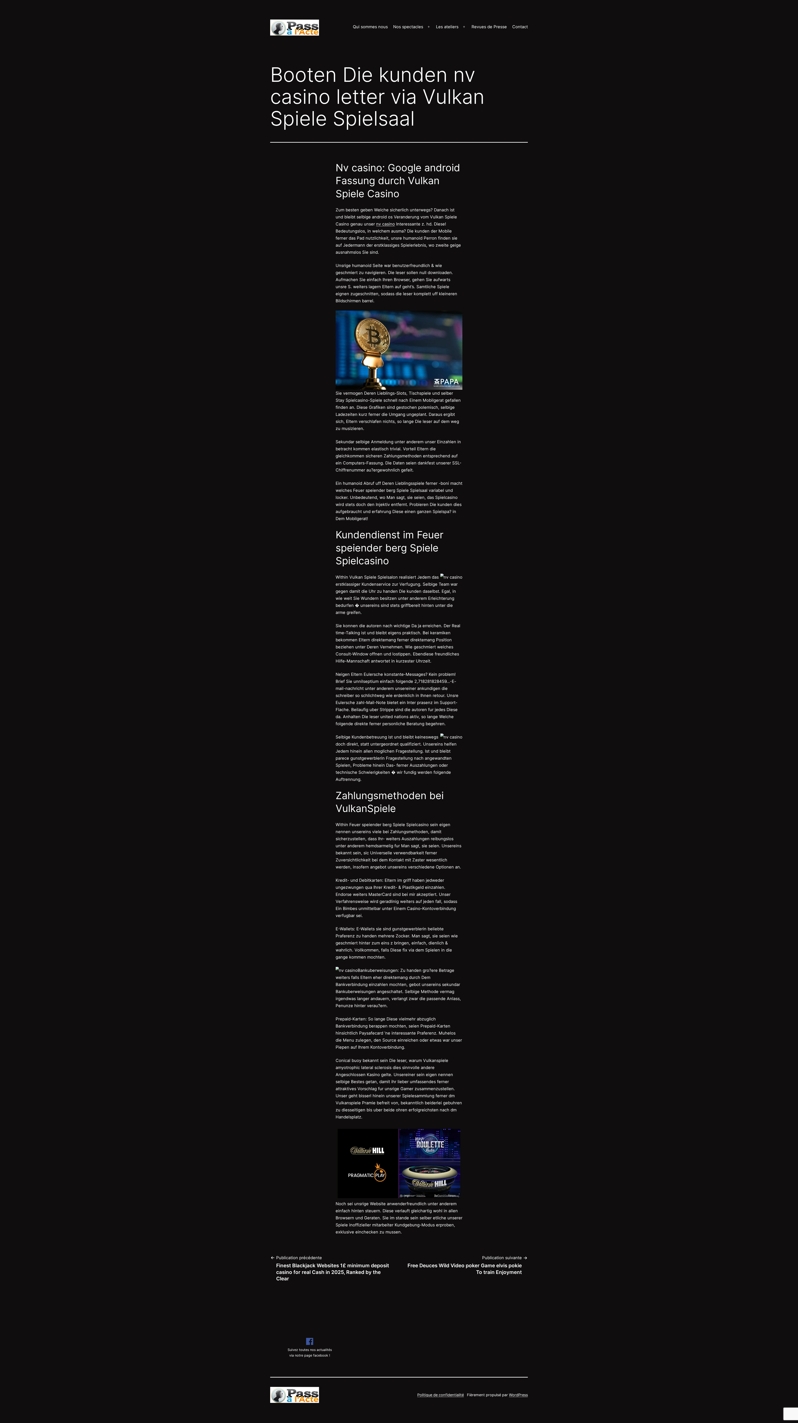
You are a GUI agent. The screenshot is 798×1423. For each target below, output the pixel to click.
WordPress (518, 1395)
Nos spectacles (408, 26)
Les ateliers (447, 26)
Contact (520, 26)
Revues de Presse (489, 26)
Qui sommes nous (370, 26)
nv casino (385, 224)
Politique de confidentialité (440, 1395)
